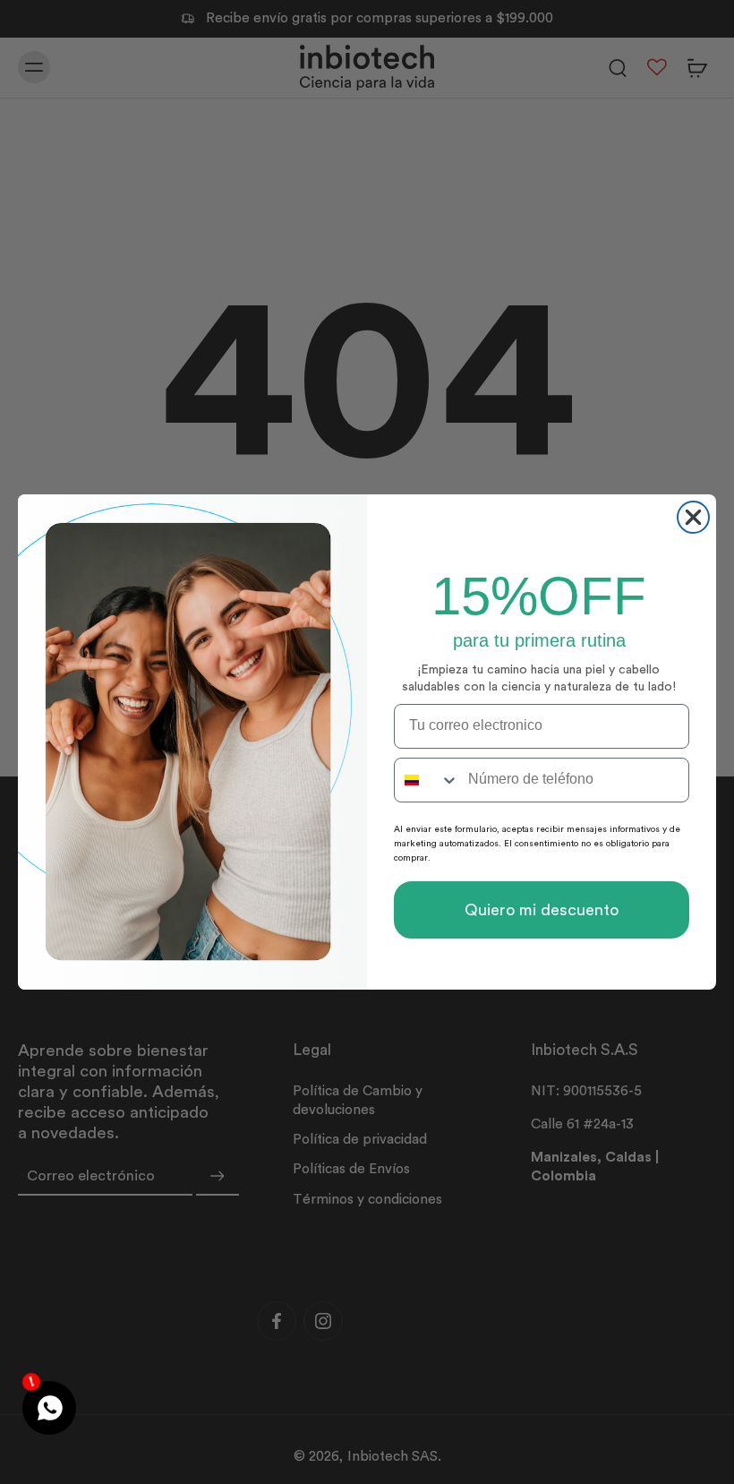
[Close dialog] (693, 517)
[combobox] (427, 780)
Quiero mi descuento (542, 910)
